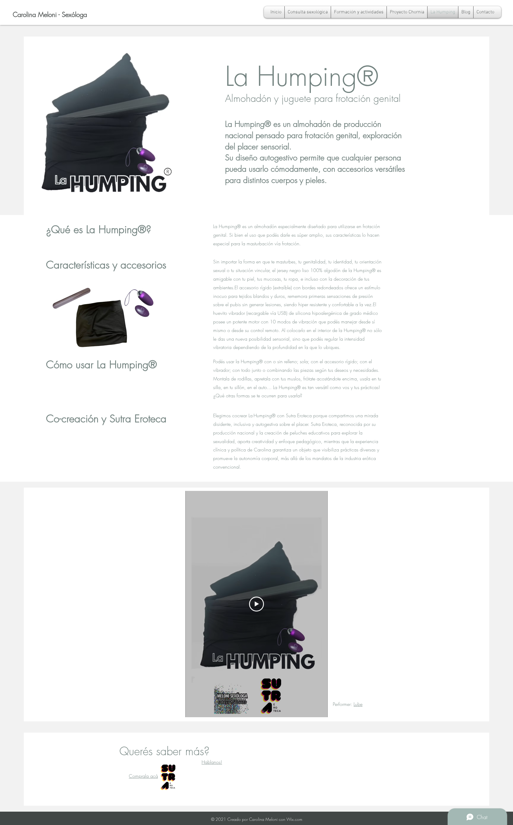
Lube (358, 704)
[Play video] (256, 604)
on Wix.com (291, 819)
